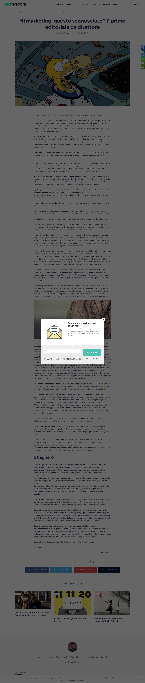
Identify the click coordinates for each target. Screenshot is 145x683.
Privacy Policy (68, 358)
